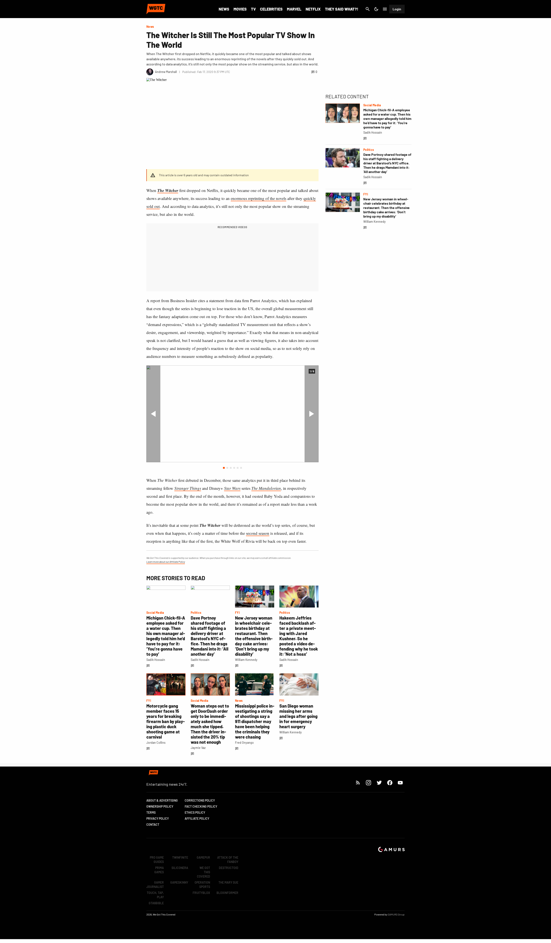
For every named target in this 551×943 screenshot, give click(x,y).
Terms (151, 812)
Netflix (313, 9)
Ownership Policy (159, 806)
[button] (224, 468)
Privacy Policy (157, 818)
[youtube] (400, 782)
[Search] (367, 9)
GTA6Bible (156, 903)
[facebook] (389, 782)
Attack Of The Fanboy (227, 860)
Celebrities (271, 9)
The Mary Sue (228, 882)
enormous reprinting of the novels (258, 198)
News (224, 9)
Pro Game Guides (157, 860)
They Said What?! (341, 9)
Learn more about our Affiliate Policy (165, 561)
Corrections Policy (200, 800)
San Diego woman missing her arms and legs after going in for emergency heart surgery (298, 716)
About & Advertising (162, 800)
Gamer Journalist (155, 885)
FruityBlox (201, 893)
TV (253, 9)
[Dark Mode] (376, 9)
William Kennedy (246, 660)
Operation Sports (202, 885)
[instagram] (368, 782)
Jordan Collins (156, 742)
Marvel (294, 9)
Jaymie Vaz (198, 748)
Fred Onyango (244, 742)
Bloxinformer (227, 893)
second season (257, 533)
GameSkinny (179, 882)
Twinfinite (180, 857)
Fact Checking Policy (201, 806)
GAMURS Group (396, 914)
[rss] (358, 782)
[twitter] (379, 782)
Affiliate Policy (197, 818)
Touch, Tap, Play (155, 895)
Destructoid (228, 868)
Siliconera (180, 868)
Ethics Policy (195, 812)
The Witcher (167, 190)
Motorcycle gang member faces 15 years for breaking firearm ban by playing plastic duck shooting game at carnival (165, 721)
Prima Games (159, 870)
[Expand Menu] (385, 9)
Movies (240, 9)
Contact (152, 824)
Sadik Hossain (155, 660)
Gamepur (203, 857)
